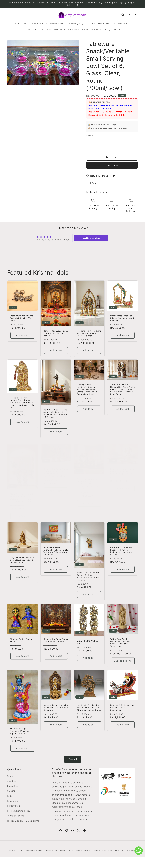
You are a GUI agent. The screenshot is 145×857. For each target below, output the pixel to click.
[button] (21, 23)
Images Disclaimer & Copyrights (23, 821)
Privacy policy (51, 850)
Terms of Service (15, 815)
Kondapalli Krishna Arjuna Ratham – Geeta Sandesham (122, 707)
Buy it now (112, 165)
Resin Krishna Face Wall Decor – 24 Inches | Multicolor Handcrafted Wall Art (121, 551)
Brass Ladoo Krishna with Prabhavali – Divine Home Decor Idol (55, 707)
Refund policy (65, 850)
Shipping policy (116, 850)
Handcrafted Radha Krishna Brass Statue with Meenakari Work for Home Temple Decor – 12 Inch (22, 403)
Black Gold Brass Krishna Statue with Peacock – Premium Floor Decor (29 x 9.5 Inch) (55, 413)
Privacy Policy (14, 806)
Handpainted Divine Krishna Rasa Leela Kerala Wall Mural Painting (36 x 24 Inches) (55, 551)
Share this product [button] (98, 192)
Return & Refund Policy (18, 811)
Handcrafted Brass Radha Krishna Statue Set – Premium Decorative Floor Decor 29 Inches (55, 472)
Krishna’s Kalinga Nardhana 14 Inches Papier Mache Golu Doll (21, 731)
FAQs (9, 796)
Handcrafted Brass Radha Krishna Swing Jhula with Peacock (122, 318)
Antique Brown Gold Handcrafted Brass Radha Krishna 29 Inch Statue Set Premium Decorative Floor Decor (122, 389)
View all (72, 759)
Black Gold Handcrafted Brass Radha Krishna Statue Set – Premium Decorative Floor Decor (21, 497)
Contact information (82, 850)
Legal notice (131, 850)
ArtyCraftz (21, 850)
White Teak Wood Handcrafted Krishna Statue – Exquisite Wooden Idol (120, 642)
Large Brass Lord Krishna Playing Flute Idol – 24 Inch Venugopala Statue (122, 471)
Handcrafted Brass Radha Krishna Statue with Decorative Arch (89, 333)
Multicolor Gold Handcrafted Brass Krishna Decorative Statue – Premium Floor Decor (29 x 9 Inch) (88, 389)
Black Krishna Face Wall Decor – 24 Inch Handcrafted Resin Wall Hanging (88, 576)
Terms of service (100, 850)
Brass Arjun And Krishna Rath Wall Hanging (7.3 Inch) (21, 318)
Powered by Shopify (34, 850)
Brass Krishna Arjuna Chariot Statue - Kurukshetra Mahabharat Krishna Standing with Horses (89, 484)
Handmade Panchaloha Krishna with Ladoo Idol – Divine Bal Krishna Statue (89, 707)
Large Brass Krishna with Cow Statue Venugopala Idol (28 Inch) (22, 559)
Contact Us (12, 786)
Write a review (91, 238)
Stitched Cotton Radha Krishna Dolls (21, 640)
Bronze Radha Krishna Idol (87, 642)
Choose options (123, 660)
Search (10, 776)
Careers (11, 791)
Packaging (12, 801)
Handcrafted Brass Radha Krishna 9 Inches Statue (55, 640)
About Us (11, 781)
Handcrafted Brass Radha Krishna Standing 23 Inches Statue (55, 333)
